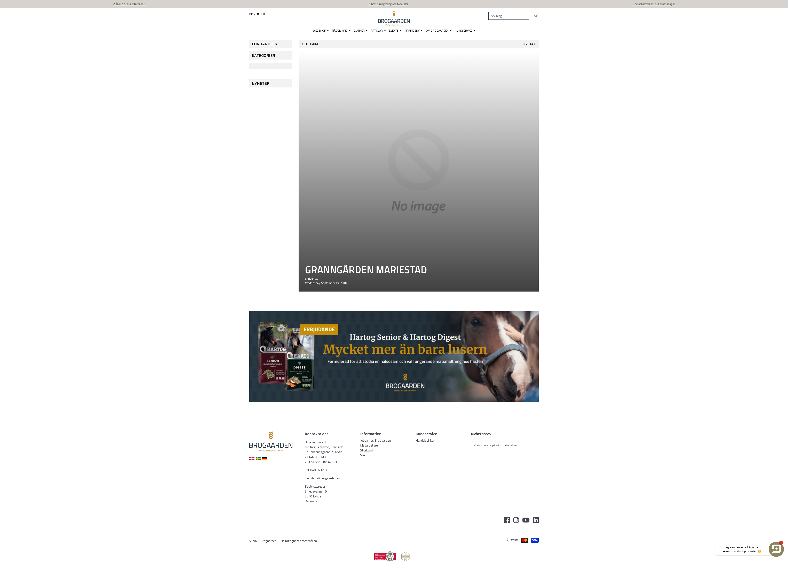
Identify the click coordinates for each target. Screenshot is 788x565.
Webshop (319, 30)
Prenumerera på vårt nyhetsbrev (496, 445)
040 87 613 (318, 469)
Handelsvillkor (425, 440)
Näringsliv (412, 30)
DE (264, 14)
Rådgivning (340, 30)
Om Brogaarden (437, 30)
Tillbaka (311, 43)
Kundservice (464, 30)
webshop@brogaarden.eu (322, 478)
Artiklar (377, 30)
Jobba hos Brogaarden (375, 440)
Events (394, 30)
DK (251, 14)
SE (258, 14)
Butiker (359, 30)
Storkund (366, 450)
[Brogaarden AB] (394, 18)
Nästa (528, 43)
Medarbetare (369, 445)
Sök (362, 455)
